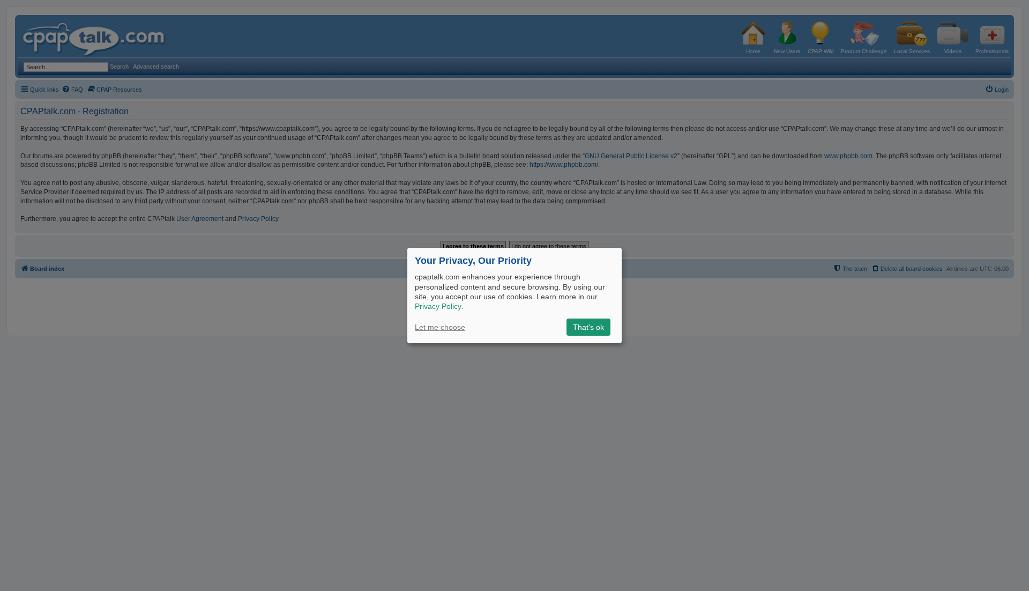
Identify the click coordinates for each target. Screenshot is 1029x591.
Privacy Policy (438, 306)
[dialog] (514, 295)
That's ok (588, 327)
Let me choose (440, 327)
